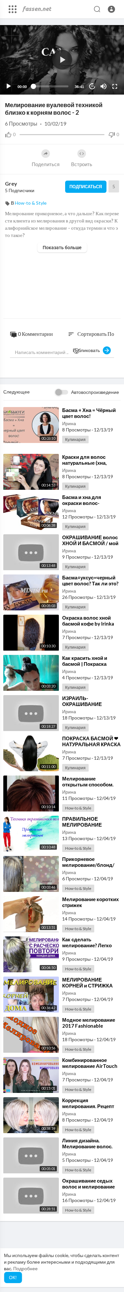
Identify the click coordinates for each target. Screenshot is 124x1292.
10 (92, 86)
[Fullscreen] (114, 86)
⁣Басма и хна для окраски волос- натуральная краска (86, 503)
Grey (11, 183)
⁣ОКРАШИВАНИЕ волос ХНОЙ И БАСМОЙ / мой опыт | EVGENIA (90, 543)
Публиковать (88, 350)
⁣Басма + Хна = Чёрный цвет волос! (89, 413)
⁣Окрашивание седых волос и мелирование (88, 1183)
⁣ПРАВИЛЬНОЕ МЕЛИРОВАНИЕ (82, 822)
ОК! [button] (13, 1277)
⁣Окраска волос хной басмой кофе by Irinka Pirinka (88, 623)
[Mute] (103, 86)
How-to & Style (31, 203)
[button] (111, 9)
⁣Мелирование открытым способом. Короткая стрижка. (87, 784)
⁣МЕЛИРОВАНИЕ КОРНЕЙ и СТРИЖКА (87, 982)
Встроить (81, 164)
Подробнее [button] (25, 1268)
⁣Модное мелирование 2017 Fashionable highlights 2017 (88, 1026)
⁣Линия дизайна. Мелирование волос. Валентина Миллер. (87, 1146)
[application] (62, 60)
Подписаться (85, 186)
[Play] (8, 86)
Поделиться (46, 164)
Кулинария (75, 439)
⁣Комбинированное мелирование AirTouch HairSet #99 (89, 1066)
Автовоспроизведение (95, 392)
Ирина (69, 423)
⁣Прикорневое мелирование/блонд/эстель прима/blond (88, 865)
